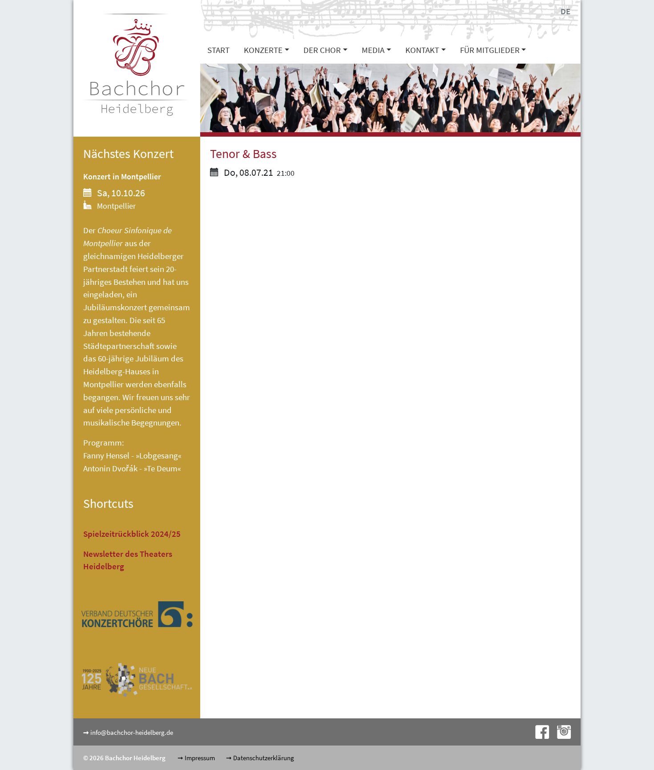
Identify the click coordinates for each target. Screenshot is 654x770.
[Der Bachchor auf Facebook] (539, 731)
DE (565, 11)
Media (373, 50)
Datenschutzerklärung (263, 758)
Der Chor (322, 50)
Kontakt (422, 50)
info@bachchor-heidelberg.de (131, 732)
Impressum (200, 758)
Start (218, 50)
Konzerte (263, 50)
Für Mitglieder (490, 50)
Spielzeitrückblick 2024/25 (132, 533)
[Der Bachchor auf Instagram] (560, 731)
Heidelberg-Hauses (116, 371)
